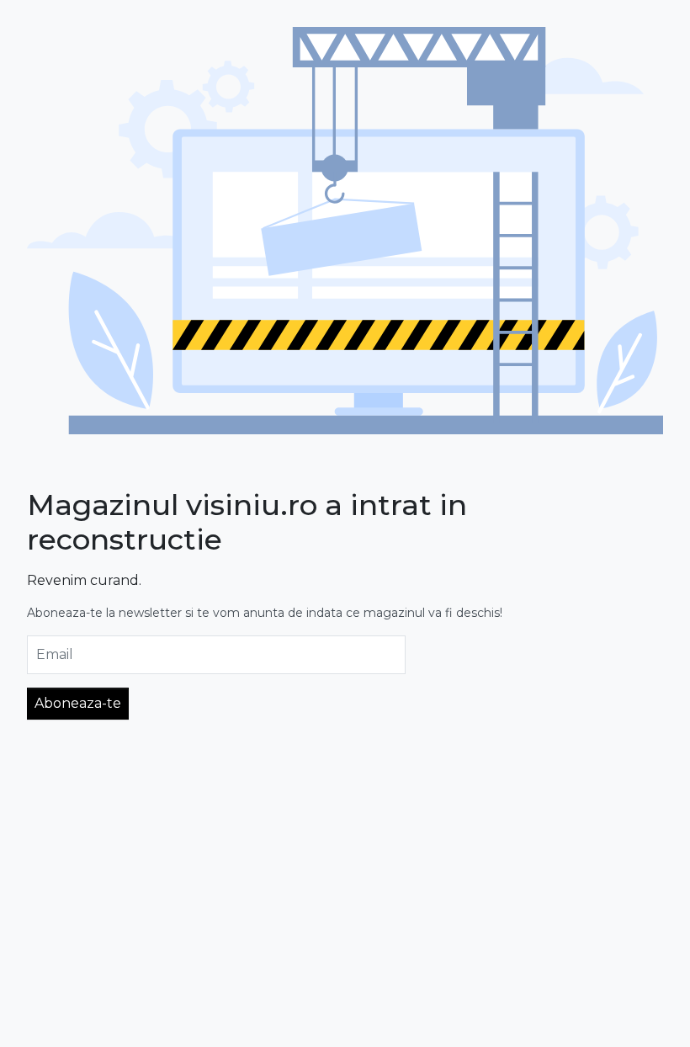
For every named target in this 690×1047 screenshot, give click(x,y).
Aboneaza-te (77, 703)
